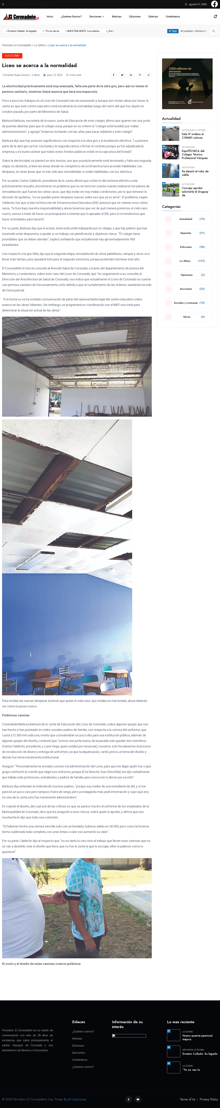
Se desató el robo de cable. (195, 173)
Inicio (50, 16)
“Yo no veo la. (191, 1070)
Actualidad (186, 31)
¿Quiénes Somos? (71, 16)
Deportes (188, 1050)
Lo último (200, 130)
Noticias (117, 16)
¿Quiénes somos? (83, 1031)
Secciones (95, 16)
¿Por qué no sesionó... (107, 31)
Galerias (153, 16)
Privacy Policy (209, 1099)
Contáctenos (173, 16)
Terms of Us (187, 1099)
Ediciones (135, 16)
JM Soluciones (77, 1099)
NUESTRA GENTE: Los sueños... (72, 31)
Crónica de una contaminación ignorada (28, 4)
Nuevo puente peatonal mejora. (197, 1037)
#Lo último (12, 55)
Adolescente (202, 31)
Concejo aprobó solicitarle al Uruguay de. (195, 191)
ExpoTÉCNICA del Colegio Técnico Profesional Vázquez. (195, 154)
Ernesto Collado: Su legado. (200, 1054)
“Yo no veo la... (41, 31)
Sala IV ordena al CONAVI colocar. (193, 136)
